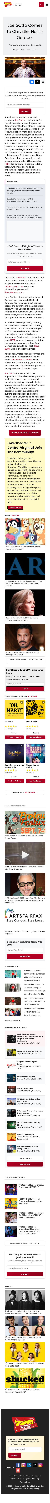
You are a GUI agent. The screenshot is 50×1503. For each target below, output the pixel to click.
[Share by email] (43, 82)
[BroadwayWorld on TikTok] (34, 1465)
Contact (29, 1476)
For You (15, 516)
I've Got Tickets (14, 737)
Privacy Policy (33, 1488)
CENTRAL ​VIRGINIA (18, 4)
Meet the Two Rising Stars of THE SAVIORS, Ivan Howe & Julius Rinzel (34, 1012)
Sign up (25, 1274)
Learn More (15, 507)
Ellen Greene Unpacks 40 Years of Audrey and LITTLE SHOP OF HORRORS (34, 1001)
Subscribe (25, 956)
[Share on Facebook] (31, 82)
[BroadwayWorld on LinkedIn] (29, 1465)
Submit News (16, 1479)
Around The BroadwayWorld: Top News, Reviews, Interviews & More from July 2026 (24, 216)
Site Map (35, 1479)
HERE (7, 164)
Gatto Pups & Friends (21, 359)
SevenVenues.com (14, 292)
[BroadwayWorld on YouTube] (18, 1470)
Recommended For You (15, 1177)
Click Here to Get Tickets (25, 433)
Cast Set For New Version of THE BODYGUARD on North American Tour (22, 200)
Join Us (38, 1476)
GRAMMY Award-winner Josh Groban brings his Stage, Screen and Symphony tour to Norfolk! (25, 190)
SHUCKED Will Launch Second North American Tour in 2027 (22, 1390)
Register (27, 4)
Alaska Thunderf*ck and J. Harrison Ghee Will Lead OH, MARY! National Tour (23, 1312)
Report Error (25, 1482)
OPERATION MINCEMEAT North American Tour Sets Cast (24, 1364)
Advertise (13, 1476)
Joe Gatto (20, 120)
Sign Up (25, 111)
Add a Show (25, 1164)
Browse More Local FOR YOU (26, 659)
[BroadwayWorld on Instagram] (23, 1465)
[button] (41, 4)
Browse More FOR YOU (23, 1243)
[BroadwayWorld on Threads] (40, 1465)
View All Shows (25, 1158)
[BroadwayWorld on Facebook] (18, 1465)
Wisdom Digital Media (33, 1486)
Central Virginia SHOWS (16, 1028)
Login (35, 4)
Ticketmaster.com (14, 286)
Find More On (23, 792)
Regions (26, 1479)
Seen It (14, 733)
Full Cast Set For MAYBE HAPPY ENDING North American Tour (25, 208)
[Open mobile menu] (46, 4)
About (21, 1476)
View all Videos (11, 1020)
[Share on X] (37, 82)
